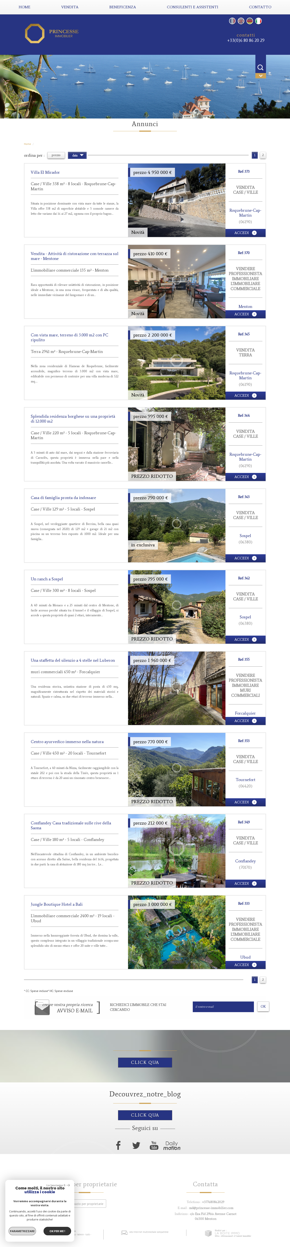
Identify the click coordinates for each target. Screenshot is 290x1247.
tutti (88, 1234)
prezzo (56, 155)
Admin (80, 1234)
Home (24, 7)
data (75, 155)
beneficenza (122, 7)
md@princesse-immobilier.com (211, 1208)
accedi (242, 232)
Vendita (70, 7)
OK (263, 1006)
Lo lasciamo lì (55, 1185)
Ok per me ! (57, 1231)
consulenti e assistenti (192, 7)
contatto (260, 7)
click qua (145, 1062)
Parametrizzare (22, 1231)
